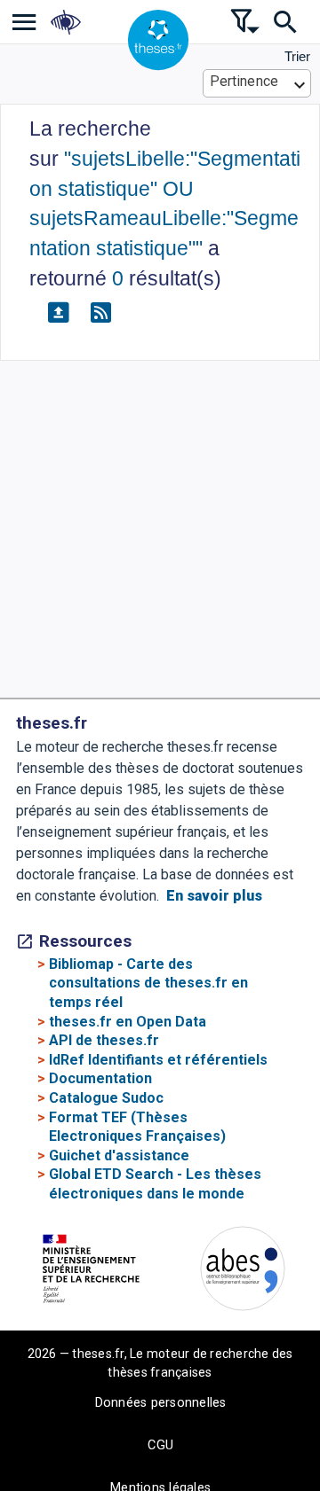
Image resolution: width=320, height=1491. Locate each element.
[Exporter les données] (57, 313)
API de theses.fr (104, 1040)
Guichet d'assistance (119, 1155)
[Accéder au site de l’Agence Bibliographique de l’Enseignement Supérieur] (242, 1271)
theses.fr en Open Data (127, 1021)
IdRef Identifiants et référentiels (158, 1059)
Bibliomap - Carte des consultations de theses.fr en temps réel (148, 983)
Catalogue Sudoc (106, 1097)
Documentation (100, 1078)
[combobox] (257, 83)
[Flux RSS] (100, 313)
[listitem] (24, 22)
